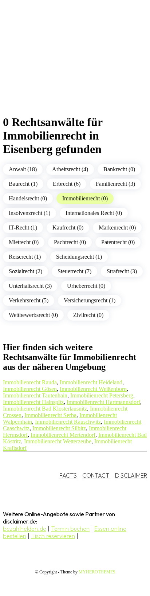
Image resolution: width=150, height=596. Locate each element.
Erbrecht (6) (66, 184)
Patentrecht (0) (118, 242)
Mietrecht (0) (24, 242)
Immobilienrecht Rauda (30, 382)
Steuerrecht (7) (74, 271)
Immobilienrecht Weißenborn (93, 389)
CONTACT (96, 475)
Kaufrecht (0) (67, 227)
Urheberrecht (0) (86, 286)
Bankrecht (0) (119, 169)
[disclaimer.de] (68, 66)
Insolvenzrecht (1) (29, 213)
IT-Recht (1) (23, 227)
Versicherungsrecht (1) (89, 300)
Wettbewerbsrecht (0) (33, 315)
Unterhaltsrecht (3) (30, 286)
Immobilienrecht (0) (85, 198)
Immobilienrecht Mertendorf (63, 435)
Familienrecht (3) (115, 184)
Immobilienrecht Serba (50, 415)
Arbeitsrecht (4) (70, 169)
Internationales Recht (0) (94, 213)
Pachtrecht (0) (70, 242)
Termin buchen (70, 528)
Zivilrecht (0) (88, 315)
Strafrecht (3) (122, 271)
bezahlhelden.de (24, 528)
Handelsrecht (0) (28, 198)
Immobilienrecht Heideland (91, 382)
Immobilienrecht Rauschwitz (68, 422)
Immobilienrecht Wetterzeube (57, 441)
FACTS (68, 475)
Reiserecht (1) (25, 257)
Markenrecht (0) (117, 227)
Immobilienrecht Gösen (30, 389)
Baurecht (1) (23, 184)
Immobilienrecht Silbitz (59, 428)
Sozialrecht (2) (25, 271)
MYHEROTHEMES (97, 572)
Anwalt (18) (23, 169)
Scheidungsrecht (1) (79, 257)
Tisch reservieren (53, 536)
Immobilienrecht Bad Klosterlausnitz (45, 408)
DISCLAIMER (131, 475)
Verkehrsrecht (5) (28, 300)
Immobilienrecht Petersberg (101, 395)
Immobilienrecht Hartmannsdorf (103, 402)
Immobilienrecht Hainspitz (33, 402)
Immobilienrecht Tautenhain (35, 395)
